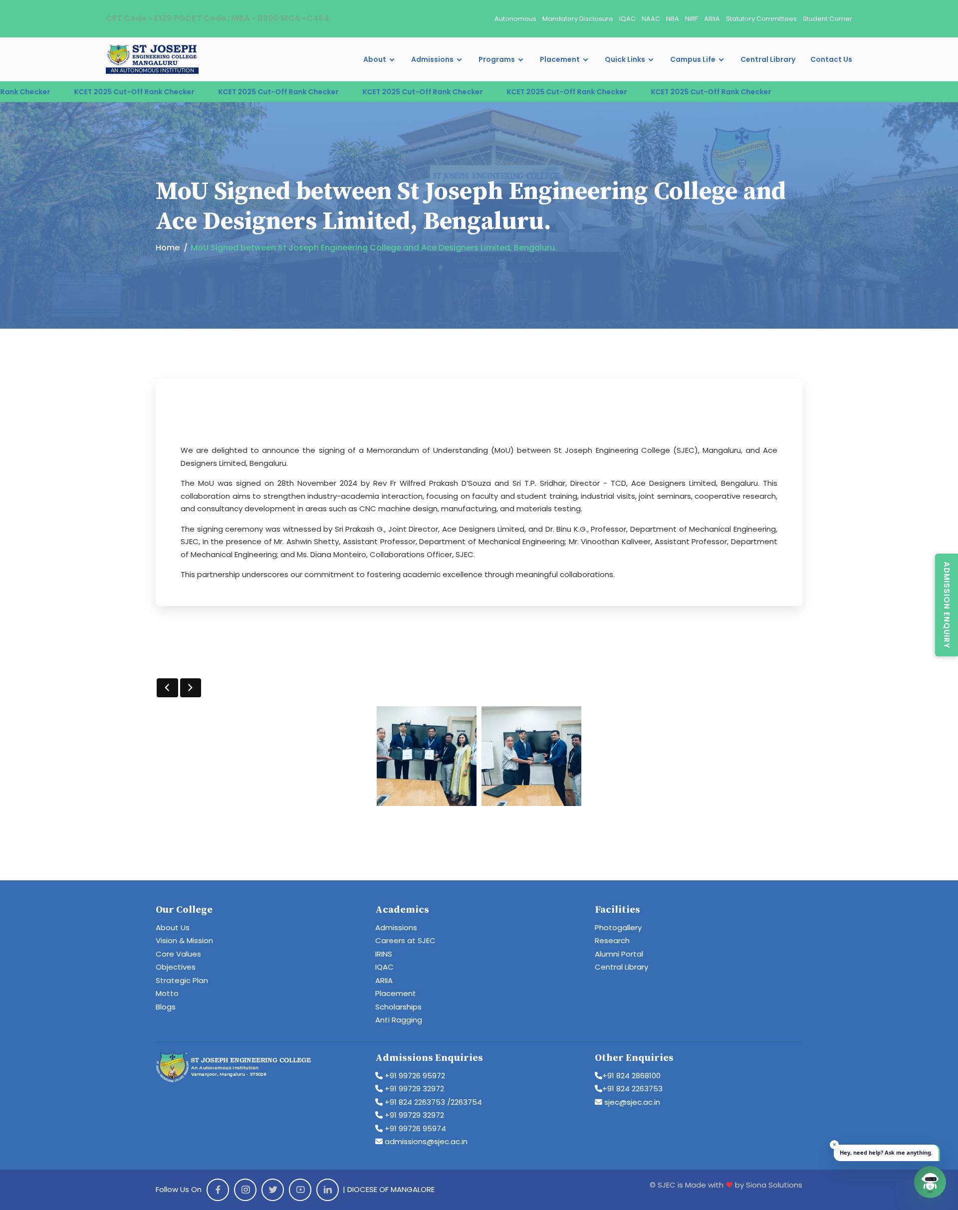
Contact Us (831, 59)
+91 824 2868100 (631, 1075)
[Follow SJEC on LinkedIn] (327, 1190)
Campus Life (693, 59)
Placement (560, 59)
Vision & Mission (184, 940)
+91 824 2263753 (632, 1088)
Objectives (176, 967)
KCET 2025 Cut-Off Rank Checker (78, 92)
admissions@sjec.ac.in (425, 1141)
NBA (672, 18)
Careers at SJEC (405, 940)
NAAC (651, 18)
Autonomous (515, 18)
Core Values (178, 954)
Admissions (432, 59)
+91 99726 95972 (414, 1075)
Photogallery (618, 927)
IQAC (627, 18)
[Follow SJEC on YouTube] (300, 1190)
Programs (497, 59)
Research (612, 940)
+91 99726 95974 (414, 1128)
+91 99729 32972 (413, 1088)
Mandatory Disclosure (577, 18)
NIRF (691, 18)
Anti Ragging (398, 1019)
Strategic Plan (182, 980)
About (374, 59)
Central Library (767, 59)
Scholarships (398, 1007)
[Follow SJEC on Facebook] (218, 1190)
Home (168, 247)
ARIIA (712, 18)
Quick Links (625, 59)
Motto (167, 993)
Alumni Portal (619, 954)
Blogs (166, 1007)
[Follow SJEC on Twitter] (272, 1190)
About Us (173, 927)
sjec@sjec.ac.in (631, 1102)
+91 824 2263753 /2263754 (432, 1102)
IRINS (383, 954)
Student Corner (827, 18)
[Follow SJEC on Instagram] (245, 1190)
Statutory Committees (761, 18)
